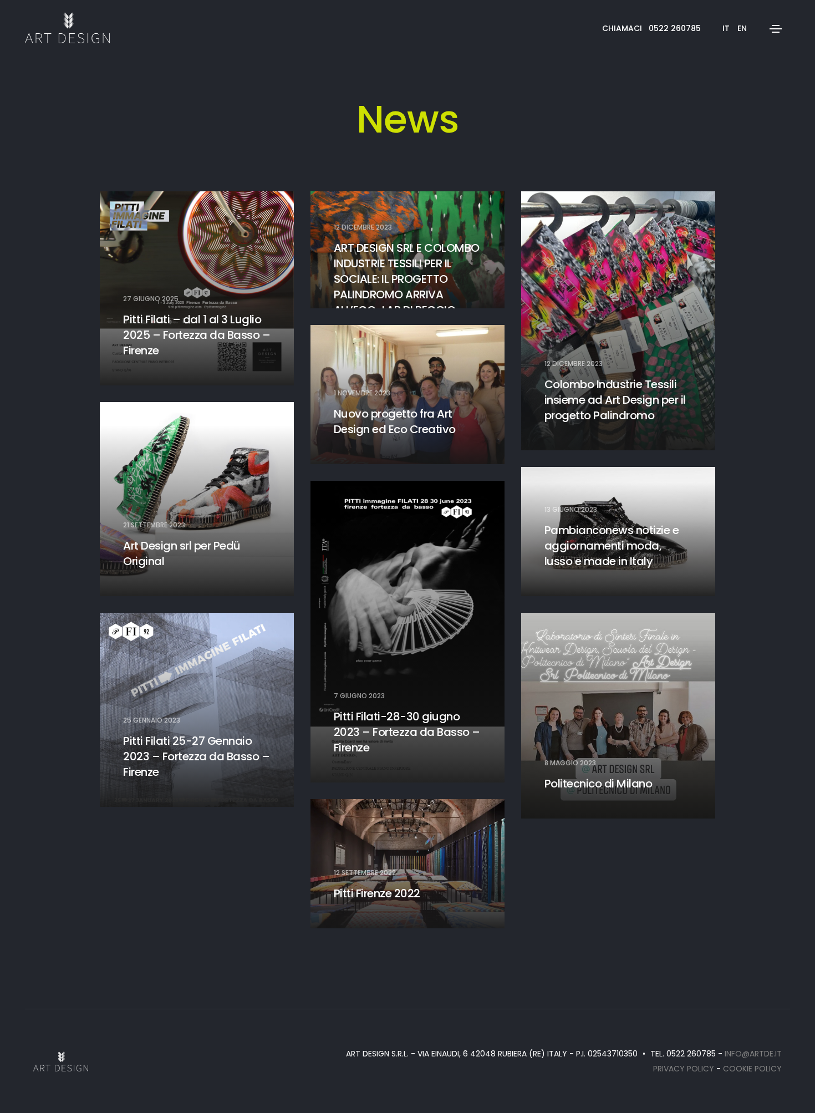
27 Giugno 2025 (151, 298)
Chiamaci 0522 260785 (651, 28)
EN (742, 28)
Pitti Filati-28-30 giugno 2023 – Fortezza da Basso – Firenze (407, 732)
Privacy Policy (683, 1068)
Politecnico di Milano (598, 783)
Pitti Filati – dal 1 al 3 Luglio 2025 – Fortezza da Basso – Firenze (196, 335)
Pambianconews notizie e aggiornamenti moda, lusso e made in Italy (611, 545)
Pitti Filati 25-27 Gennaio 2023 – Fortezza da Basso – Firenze (196, 756)
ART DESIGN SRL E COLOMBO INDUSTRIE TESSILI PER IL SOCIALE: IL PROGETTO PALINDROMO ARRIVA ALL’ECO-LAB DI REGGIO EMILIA (407, 286)
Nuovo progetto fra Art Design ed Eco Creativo (395, 421)
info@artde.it (753, 1053)
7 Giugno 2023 (359, 696)
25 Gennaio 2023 (151, 720)
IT (726, 28)
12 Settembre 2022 (365, 872)
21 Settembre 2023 (154, 525)
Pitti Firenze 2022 (377, 893)
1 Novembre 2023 (362, 393)
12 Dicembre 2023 (363, 227)
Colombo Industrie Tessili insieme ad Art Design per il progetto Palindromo (615, 400)
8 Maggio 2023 (570, 763)
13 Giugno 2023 (570, 509)
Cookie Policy (752, 1068)
